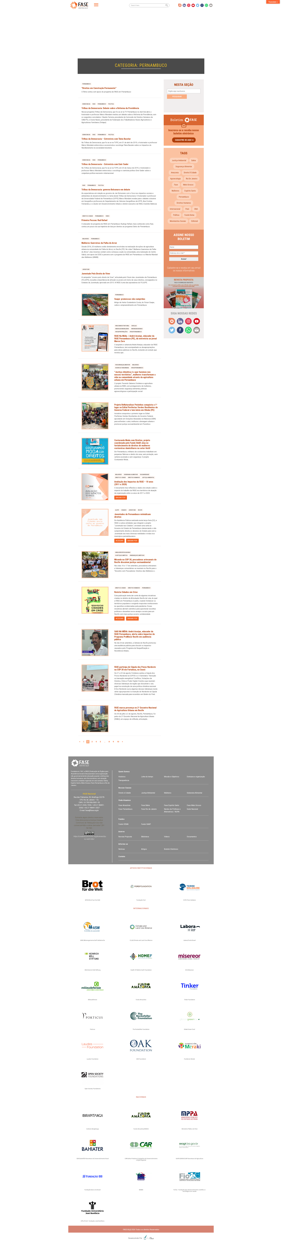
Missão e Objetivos (171, 777)
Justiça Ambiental (148, 477)
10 (118, 742)
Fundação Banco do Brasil (92, 1190)
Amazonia (175, 172)
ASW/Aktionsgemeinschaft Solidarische (92, 940)
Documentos (192, 837)
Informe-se (123, 844)
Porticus (92, 1029)
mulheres (85, 239)
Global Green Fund (189, 1029)
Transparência (123, 780)
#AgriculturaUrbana (122, 368)
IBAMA (141, 1190)
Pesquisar (177, 97)
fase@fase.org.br (92, 810)
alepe (117, 510)
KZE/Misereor (189, 970)
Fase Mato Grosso (194, 805)
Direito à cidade (190, 172)
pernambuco (86, 84)
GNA (196, 209)
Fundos (121, 819)
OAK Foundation (141, 1059)
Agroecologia (175, 178)
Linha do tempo (147, 777)
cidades (123, 510)
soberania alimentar (131, 474)
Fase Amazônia (124, 805)
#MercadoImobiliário (122, 329)
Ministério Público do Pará (189, 1129)
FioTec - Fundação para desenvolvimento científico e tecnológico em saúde (189, 1190)
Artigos (144, 849)
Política (176, 215)
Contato (121, 856)
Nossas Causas (124, 788)
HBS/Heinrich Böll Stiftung (92, 970)
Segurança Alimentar (183, 166)
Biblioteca (145, 837)
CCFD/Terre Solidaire (189, 900)
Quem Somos (124, 772)
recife (140, 510)
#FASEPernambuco (136, 331)
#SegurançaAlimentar (122, 365)
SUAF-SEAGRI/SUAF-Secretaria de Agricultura (189, 1158)
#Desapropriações (121, 331)
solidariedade (144, 474)
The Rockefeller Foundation (141, 1029)
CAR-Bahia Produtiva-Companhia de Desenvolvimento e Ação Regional (141, 1159)
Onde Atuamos (124, 800)
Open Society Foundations (93, 1088)
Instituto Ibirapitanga (92, 1129)
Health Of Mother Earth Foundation (141, 970)
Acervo (121, 832)
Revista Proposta (125, 837)
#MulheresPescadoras (122, 552)
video (107, 216)
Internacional (175, 209)
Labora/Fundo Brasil (189, 940)
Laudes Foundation (92, 1059)
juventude (85, 269)
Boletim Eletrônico (171, 849)
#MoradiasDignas (136, 329)
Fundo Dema (189, 215)
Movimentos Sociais (178, 221)
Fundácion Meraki (189, 1059)
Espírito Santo (190, 191)
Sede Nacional (192, 809)
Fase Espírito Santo (171, 805)
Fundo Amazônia (141, 999)
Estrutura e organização (196, 777)
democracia (86, 104)
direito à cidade (87, 216)
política (111, 104)
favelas (134, 326)
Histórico (121, 777)
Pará (187, 209)
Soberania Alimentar (194, 793)
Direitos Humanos (184, 203)
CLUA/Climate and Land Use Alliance (141, 940)
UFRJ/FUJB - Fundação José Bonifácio (92, 1221)
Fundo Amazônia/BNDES (141, 1129)
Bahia (193, 160)
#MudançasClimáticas (137, 555)
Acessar (119, 541)
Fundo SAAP (146, 824)
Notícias (121, 849)
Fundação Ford (141, 900)
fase (94, 104)
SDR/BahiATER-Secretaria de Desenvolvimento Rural (93, 1158)
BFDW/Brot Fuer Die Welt (92, 900)
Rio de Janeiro (191, 178)
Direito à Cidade (124, 793)
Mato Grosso (188, 185)
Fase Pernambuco (125, 809)
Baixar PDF (121, 497)
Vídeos (167, 837)
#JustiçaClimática (121, 555)
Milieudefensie (92, 999)
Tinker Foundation (189, 999)
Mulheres (175, 191)
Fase (176, 185)
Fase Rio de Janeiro (149, 809)
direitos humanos (134, 477)
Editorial (194, 221)
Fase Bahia (145, 805)
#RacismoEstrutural (122, 326)
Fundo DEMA (123, 824)
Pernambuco (184, 197)
